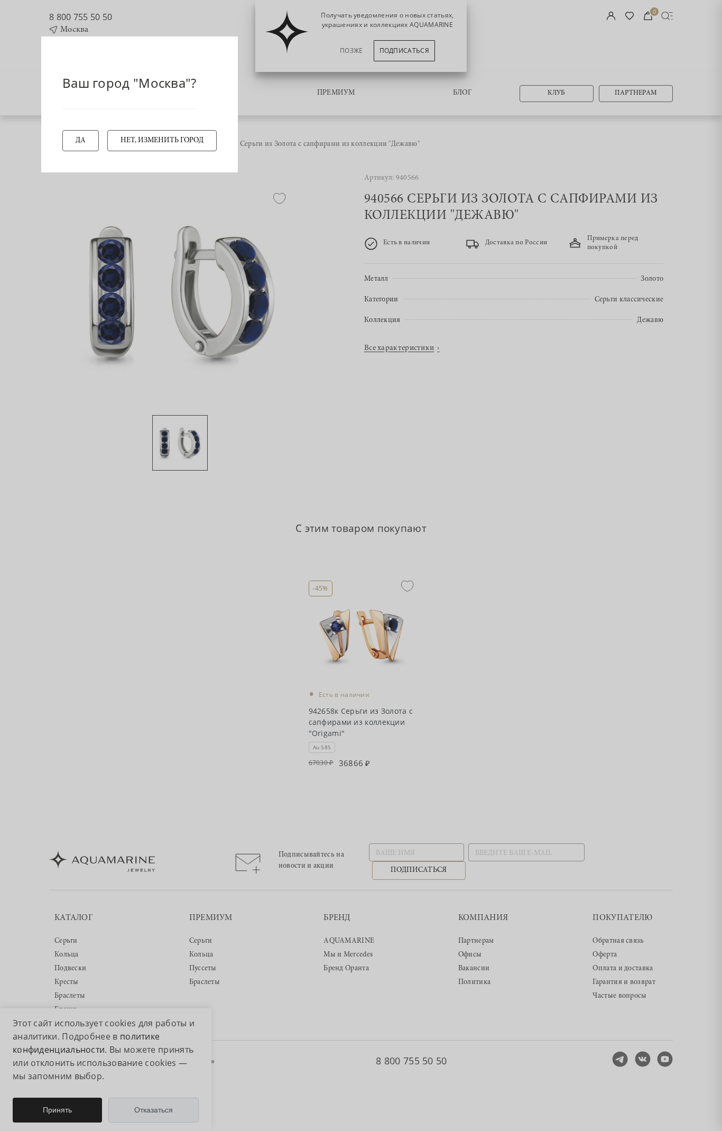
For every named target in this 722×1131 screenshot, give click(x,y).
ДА (81, 140)
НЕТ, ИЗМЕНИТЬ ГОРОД (162, 140)
